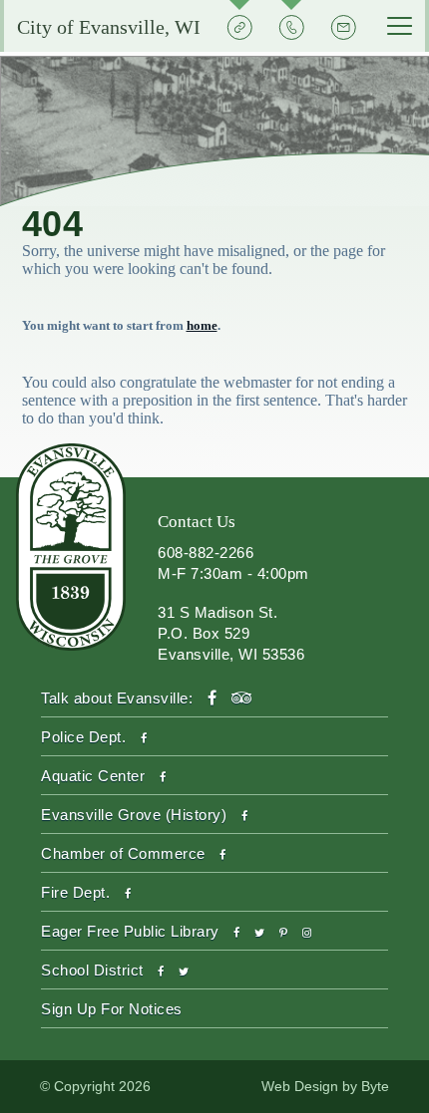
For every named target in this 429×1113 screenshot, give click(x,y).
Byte (375, 1086)
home (202, 325)
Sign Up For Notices (112, 1008)
